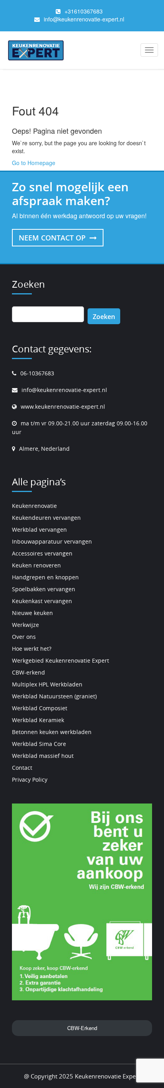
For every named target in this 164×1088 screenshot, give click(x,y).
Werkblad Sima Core (39, 744)
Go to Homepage (33, 163)
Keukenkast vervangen (42, 601)
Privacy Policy (29, 779)
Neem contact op (53, 237)
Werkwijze (25, 625)
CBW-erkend (28, 672)
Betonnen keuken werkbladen (52, 732)
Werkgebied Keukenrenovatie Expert (60, 660)
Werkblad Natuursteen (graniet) (54, 696)
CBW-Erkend (82, 1028)
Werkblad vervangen (39, 529)
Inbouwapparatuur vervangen (52, 541)
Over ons (24, 636)
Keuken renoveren (36, 565)
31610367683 (85, 11)
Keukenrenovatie (34, 505)
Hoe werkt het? (31, 648)
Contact (22, 767)
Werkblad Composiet (39, 708)
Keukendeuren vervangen (46, 517)
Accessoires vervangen (42, 553)
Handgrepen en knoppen (45, 577)
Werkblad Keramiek (38, 720)
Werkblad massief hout (43, 755)
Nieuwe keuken (32, 613)
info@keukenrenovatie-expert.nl (84, 19)
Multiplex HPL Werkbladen (47, 684)
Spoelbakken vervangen (43, 589)
